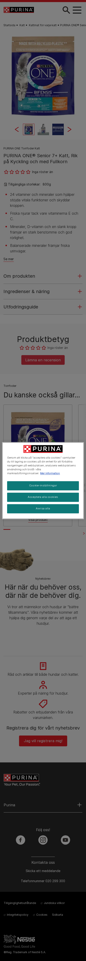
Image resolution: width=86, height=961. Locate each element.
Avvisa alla (43, 508)
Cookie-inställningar (43, 485)
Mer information (50, 473)
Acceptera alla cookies (43, 497)
